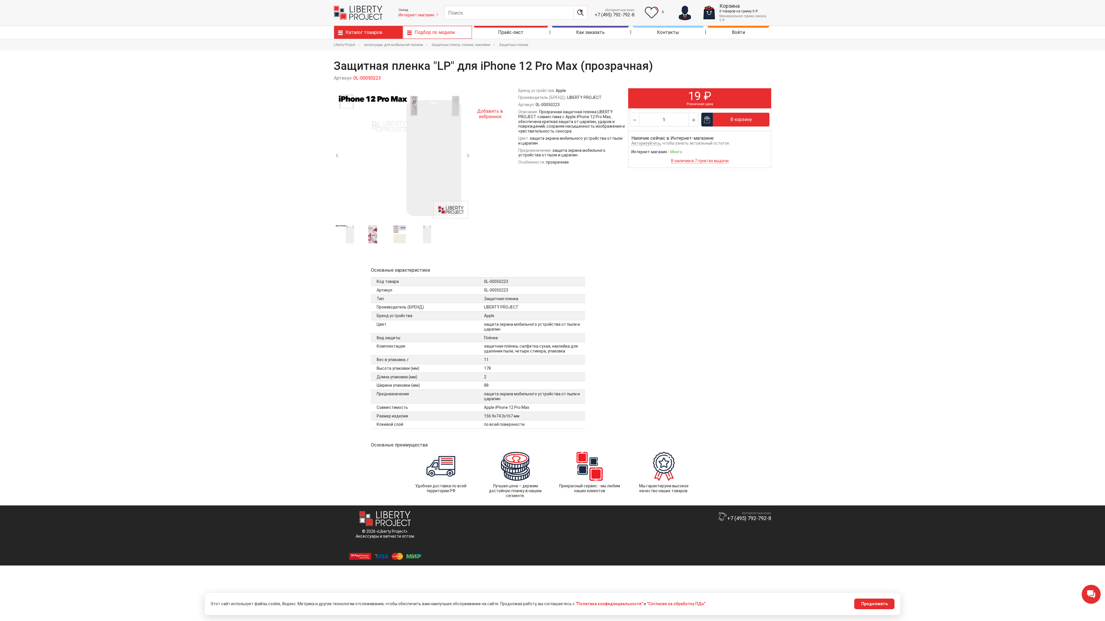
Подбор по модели (435, 32)
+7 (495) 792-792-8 (615, 15)
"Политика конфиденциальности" (609, 603)
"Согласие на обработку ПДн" (676, 603)
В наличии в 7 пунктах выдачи (700, 160)
